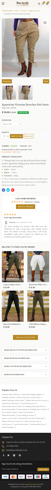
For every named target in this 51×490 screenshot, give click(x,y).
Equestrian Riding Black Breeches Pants (12, 324)
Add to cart (16, 136)
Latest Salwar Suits (21, 424)
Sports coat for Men (9, 418)
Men (17, 11)
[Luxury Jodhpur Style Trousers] (13, 266)
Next (46, 81)
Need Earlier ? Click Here (11, 152)
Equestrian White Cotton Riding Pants (38, 285)
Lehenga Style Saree (37, 424)
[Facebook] (3, 190)
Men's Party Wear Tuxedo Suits (28, 397)
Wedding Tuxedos (8, 397)
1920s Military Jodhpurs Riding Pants (38, 324)
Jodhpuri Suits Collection (11, 394)
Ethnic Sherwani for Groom (36, 400)
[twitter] (8, 190)
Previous (7, 81)
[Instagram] (14, 455)
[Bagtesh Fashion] (22, 3)
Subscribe (43, 469)
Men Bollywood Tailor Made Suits (31, 418)
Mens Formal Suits (9, 409)
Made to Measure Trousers (12, 421)
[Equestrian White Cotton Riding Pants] (38, 266)
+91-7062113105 (12, 446)
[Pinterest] (20, 455)
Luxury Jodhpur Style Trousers (12, 285)
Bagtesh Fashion (7, 11)
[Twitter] (8, 455)
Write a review (25, 207)
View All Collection (25, 337)
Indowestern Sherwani (10, 403)
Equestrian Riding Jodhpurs (32, 394)
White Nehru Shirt (8, 415)
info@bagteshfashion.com (16, 450)
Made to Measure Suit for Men (13, 400)
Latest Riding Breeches (25, 415)
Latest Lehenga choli (31, 421)
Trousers (24, 11)
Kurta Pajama (23, 409)
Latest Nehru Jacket (28, 403)
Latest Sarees (7, 424)
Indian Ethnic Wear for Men (12, 406)
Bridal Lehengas (8, 427)
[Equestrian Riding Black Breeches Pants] (13, 306)
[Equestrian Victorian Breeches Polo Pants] (12, 190)
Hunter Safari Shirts (26, 412)
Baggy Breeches (34, 11)
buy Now (29, 136)
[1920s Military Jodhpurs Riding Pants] (38, 306)
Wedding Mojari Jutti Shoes (35, 406)
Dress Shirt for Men (9, 412)
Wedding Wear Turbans (39, 409)
